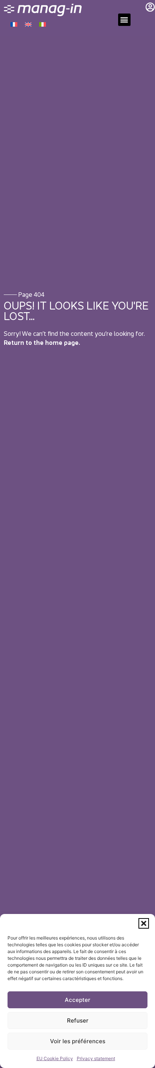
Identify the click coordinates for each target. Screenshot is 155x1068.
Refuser (77, 1020)
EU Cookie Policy (54, 1058)
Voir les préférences (77, 1041)
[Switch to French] (14, 24)
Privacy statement (96, 1058)
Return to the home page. (42, 342)
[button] (143, 923)
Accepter (77, 999)
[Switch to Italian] (42, 24)
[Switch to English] (28, 24)
